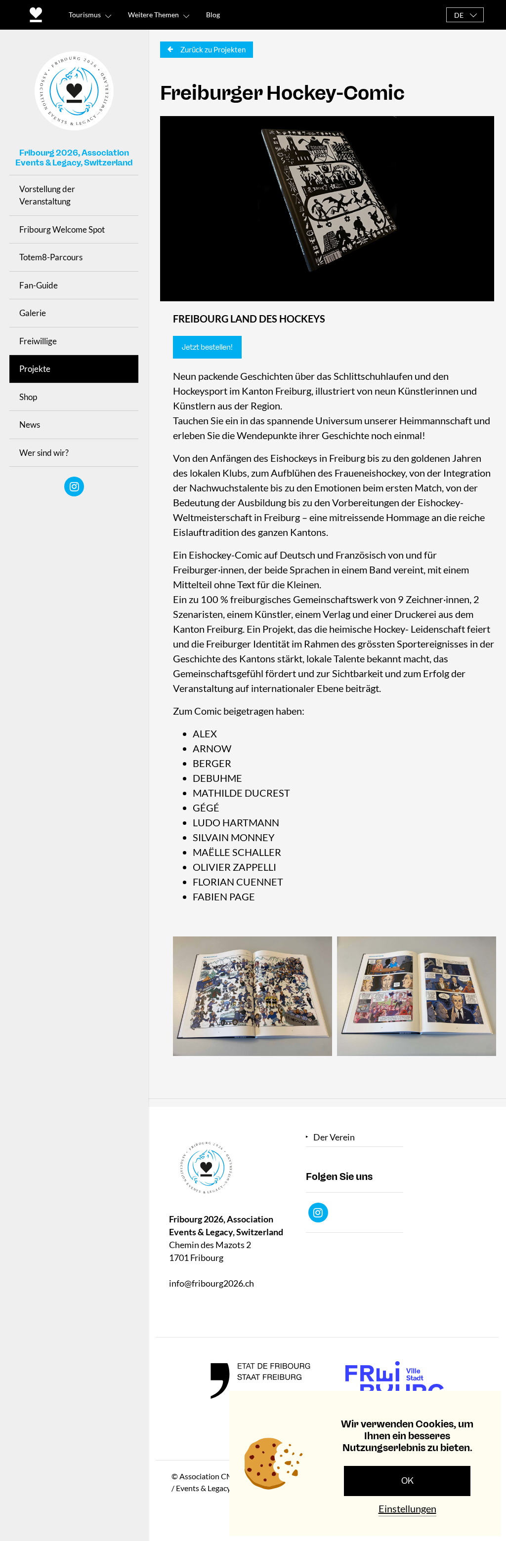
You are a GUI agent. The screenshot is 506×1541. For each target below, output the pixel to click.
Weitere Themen (153, 14)
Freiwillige (38, 341)
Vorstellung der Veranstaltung (47, 195)
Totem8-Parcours (51, 257)
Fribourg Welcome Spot (62, 229)
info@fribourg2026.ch (211, 1283)
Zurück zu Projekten (212, 49)
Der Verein (334, 1137)
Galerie (32, 313)
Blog (213, 14)
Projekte (34, 369)
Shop (28, 397)
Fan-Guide (38, 285)
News (29, 424)
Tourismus (85, 14)
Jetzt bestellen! (207, 347)
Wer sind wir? (44, 452)
